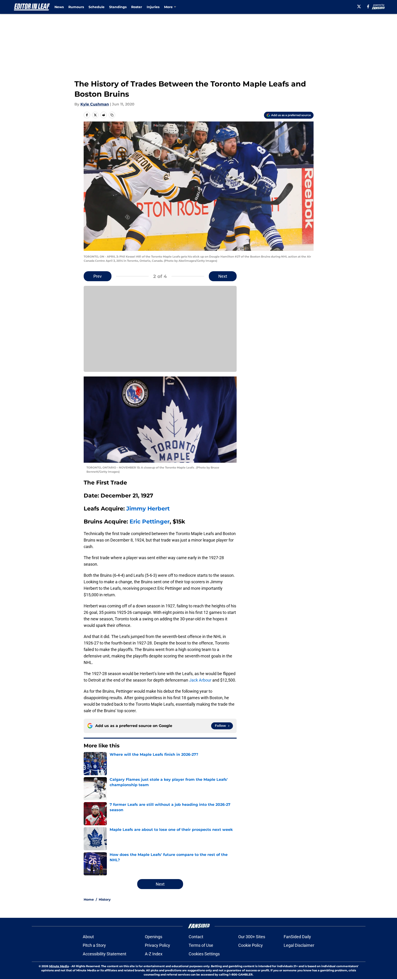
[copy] (112, 115)
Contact (196, 936)
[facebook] (368, 6)
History (105, 899)
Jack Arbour (200, 680)
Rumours (76, 7)
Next (222, 276)
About (88, 936)
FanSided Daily (297, 936)
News (59, 7)
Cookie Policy (250, 945)
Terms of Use (201, 945)
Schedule (97, 7)
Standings (118, 7)
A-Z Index (153, 953)
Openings (153, 936)
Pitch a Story (94, 945)
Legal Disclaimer (299, 945)
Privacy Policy (157, 945)
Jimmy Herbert (148, 508)
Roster (136, 7)
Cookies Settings (204, 953)
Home (89, 899)
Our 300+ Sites (251, 936)
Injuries (153, 7)
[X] (359, 6)
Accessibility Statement (104, 953)
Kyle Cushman (94, 104)
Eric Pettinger (150, 521)
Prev (97, 276)
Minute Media (59, 966)
